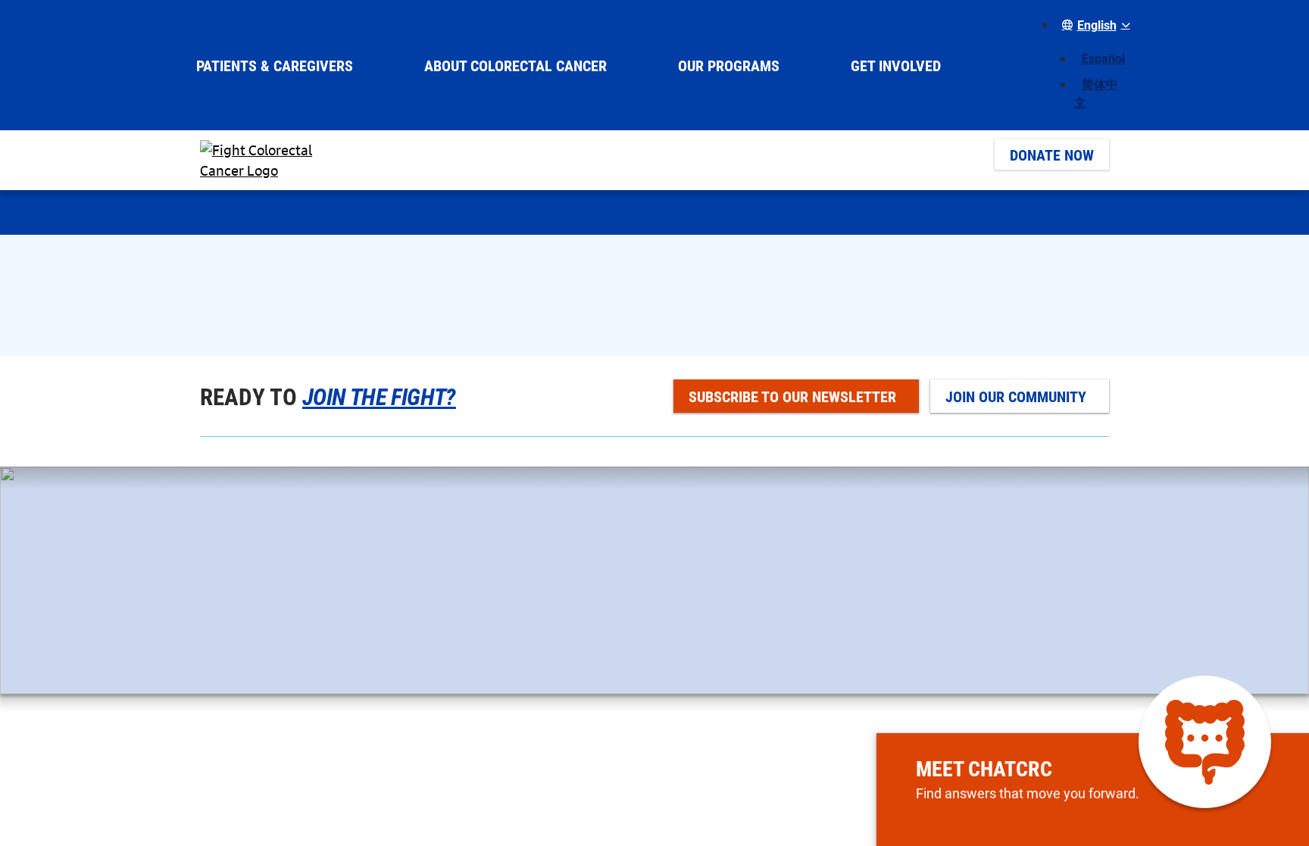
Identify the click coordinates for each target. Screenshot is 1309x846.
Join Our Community (1015, 396)
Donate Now (1052, 154)
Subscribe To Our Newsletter (792, 396)
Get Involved (896, 65)
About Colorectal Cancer (515, 65)
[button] (1093, 25)
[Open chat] (1205, 742)
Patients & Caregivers (274, 65)
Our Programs (728, 65)
